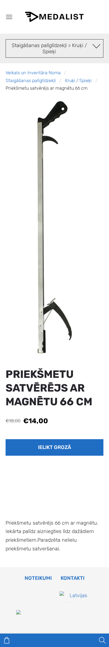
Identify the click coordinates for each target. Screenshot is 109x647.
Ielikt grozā (54, 447)
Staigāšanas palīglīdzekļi (31, 80)
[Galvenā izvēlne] (9, 17)
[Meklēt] (102, 640)
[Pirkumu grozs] (6, 640)
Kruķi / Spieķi (78, 80)
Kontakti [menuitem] (72, 578)
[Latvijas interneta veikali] (76, 613)
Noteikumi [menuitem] (38, 578)
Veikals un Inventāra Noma (33, 72)
